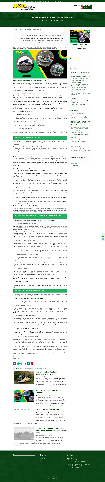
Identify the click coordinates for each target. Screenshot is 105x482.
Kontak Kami (87, 7)
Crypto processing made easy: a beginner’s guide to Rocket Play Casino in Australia (79, 119)
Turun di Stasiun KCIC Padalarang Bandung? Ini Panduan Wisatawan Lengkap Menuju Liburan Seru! (79, 88)
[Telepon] (103, 239)
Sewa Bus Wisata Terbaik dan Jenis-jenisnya (52, 17)
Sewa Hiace (38, 1)
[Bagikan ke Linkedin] (28, 364)
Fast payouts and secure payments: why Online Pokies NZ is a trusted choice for (80, 138)
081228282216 (85, 5)
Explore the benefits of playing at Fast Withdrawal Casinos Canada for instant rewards (80, 152)
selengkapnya (29, 385)
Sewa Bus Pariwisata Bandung (78, 78)
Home (15, 1)
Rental (44, 1)
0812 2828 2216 (27, 349)
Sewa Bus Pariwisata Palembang (79, 91)
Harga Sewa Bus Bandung (46, 372)
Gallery (49, 1)
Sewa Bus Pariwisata (54, 412)
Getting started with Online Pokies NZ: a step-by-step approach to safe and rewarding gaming (80, 130)
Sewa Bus (30, 1)
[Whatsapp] (103, 236)
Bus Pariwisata (22, 1)
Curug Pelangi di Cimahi (77, 106)
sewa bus (17, 358)
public (51, 435)
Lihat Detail (81, 36)
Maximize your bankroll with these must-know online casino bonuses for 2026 (51, 430)
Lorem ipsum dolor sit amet (78, 115)
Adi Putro (48, 320)
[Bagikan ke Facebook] (14, 364)
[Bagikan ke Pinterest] (32, 364)
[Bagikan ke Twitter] (22, 364)
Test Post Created (75, 126)
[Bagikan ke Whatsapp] (18, 364)
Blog (55, 1)
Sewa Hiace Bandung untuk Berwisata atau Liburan (32, 168)
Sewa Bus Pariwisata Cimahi (47, 410)
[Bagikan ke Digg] (25, 364)
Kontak (59, 1)
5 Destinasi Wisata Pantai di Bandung (80, 74)
